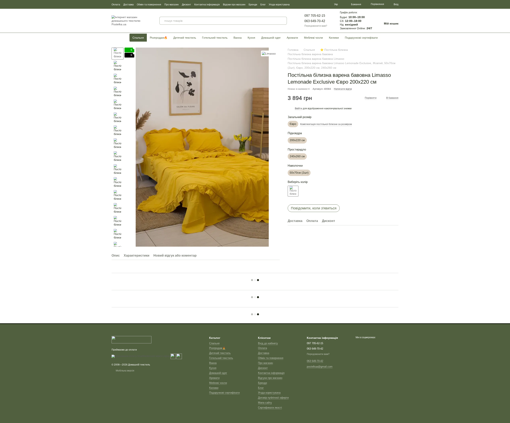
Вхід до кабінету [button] (268, 343)
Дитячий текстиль (184, 37)
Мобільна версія (124, 370)
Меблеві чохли (313, 37)
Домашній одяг (271, 37)
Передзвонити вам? (315, 25)
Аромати (292, 37)
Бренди (253, 4)
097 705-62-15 (314, 15)
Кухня (251, 37)
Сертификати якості (270, 407)
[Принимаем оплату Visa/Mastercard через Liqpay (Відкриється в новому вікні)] (141, 356)
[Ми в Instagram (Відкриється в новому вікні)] (323, 4)
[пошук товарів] (283, 21)
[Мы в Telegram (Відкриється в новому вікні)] (327, 4)
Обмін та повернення (149, 4)
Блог (263, 4)
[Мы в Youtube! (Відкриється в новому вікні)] (318, 4)
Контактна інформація (207, 4)
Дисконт (186, 4)
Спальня (138, 37)
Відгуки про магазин (234, 4)
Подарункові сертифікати (361, 37)
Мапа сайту (265, 402)
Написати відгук (343, 89)
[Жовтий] (293, 191)
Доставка (128, 4)
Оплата (116, 4)
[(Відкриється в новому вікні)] (173, 356)
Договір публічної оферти (273, 397)
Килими (334, 37)
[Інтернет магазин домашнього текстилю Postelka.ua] (131, 339)
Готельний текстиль (215, 37)
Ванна (237, 37)
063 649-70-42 (314, 21)
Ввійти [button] (298, 108)
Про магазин (171, 4)
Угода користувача (279, 4)
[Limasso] (269, 53)
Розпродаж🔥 (158, 37)
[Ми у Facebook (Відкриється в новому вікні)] (313, 4)
